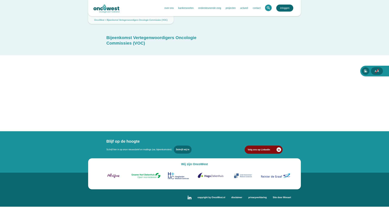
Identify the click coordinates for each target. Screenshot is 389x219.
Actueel (244, 8)
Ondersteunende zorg (209, 8)
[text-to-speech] (365, 71)
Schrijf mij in (182, 149)
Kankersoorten (186, 8)
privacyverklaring (257, 197)
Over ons (169, 8)
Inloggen (284, 8)
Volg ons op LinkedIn (259, 149)
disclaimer (236, 197)
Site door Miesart (282, 197)
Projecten (231, 8)
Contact (256, 8)
